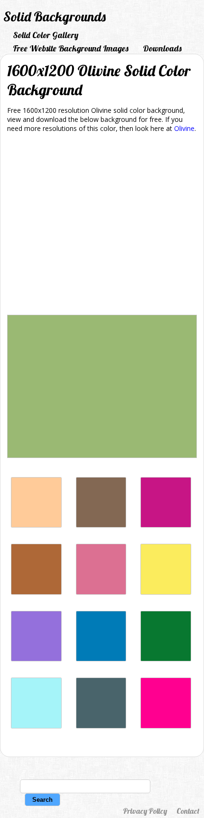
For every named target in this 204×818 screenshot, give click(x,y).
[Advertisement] (102, 225)
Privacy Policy (145, 811)
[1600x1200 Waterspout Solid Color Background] (36, 725)
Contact (187, 811)
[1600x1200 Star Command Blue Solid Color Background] (101, 658)
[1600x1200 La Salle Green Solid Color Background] (165, 658)
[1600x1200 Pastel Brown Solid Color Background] (101, 524)
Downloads (162, 48)
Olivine (184, 128)
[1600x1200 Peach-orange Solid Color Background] (36, 524)
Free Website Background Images (71, 48)
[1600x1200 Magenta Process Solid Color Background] (165, 725)
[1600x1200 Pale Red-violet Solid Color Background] (101, 592)
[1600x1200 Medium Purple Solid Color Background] (36, 658)
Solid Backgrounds (54, 16)
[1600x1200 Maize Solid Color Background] (165, 592)
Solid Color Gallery (45, 35)
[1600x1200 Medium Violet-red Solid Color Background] (165, 524)
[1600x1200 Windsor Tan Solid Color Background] (36, 592)
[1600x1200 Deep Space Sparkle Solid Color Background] (101, 725)
